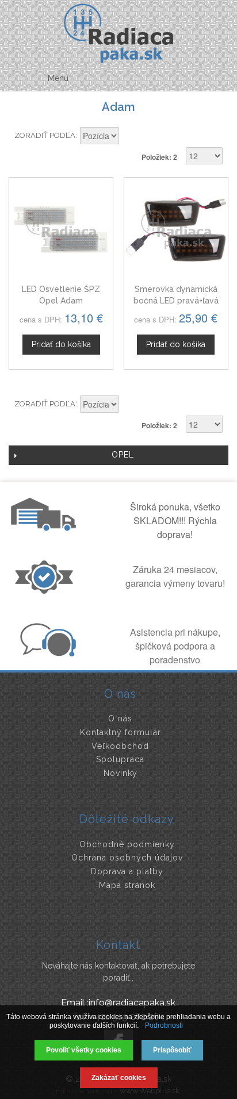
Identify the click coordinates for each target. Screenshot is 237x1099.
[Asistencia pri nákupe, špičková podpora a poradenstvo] (46, 653)
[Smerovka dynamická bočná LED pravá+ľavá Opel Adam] (176, 229)
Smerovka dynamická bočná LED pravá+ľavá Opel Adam (176, 300)
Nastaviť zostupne (129, 136)
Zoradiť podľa (44, 135)
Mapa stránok (127, 885)
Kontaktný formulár (120, 732)
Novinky (120, 773)
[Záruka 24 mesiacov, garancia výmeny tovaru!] (46, 590)
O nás (120, 718)
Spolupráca (120, 759)
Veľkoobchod (120, 746)
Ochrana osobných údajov (127, 857)
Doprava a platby (127, 871)
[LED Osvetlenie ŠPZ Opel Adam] (61, 229)
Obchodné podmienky (127, 844)
